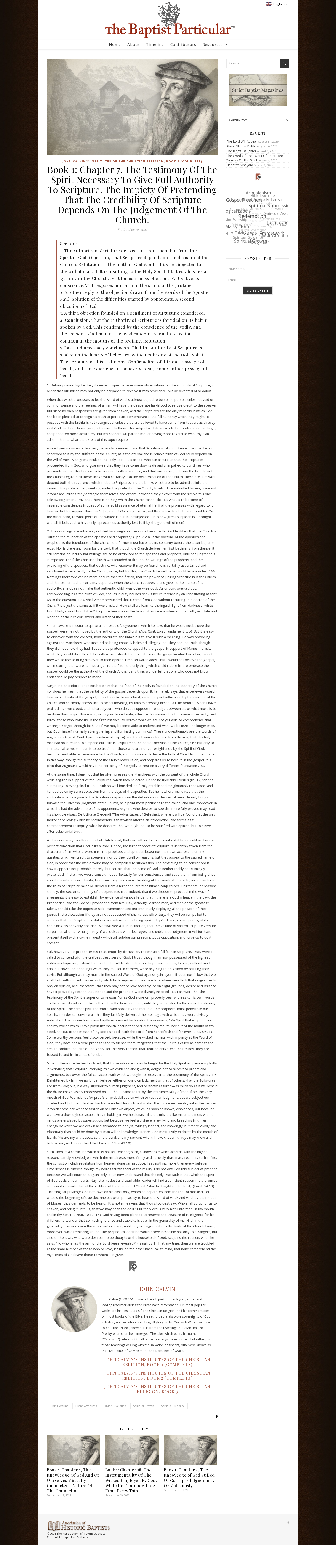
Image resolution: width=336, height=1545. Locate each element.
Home (115, 44)
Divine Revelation (115, 1406)
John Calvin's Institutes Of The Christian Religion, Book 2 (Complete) (157, 1375)
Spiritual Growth (143, 1406)
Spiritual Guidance (173, 1406)
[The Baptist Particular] (168, 20)
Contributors (183, 44)
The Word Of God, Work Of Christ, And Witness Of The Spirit (255, 158)
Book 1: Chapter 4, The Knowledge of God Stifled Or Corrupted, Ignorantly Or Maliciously (189, 1477)
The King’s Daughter (241, 151)
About (133, 44)
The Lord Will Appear (241, 141)
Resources (213, 44)
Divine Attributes (86, 1406)
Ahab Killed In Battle (241, 146)
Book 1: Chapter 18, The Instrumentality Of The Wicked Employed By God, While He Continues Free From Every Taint (131, 1480)
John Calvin (157, 1288)
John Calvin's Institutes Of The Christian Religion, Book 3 (157, 1389)
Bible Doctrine (59, 1406)
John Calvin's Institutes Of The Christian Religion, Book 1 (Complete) (132, 161)
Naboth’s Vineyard (239, 165)
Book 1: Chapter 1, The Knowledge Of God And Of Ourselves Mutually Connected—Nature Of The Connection (73, 1480)
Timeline (155, 44)
